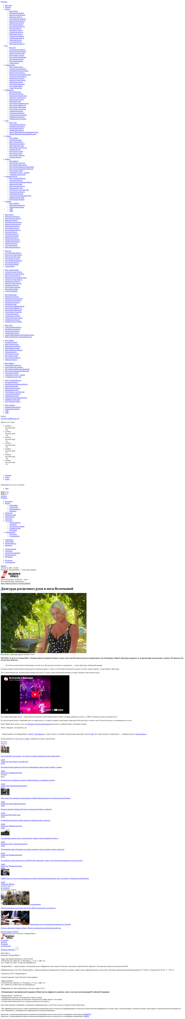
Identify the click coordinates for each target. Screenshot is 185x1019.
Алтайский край (15, 140)
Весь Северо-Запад (16, 67)
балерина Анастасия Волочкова (38, 724)
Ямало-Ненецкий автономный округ (22, 134)
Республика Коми (15, 86)
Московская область (16, 13)
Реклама (8, 475)
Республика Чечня (16, 171)
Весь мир (8, 5)
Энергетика (13, 507)
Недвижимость (14, 509)
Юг (6, 46)
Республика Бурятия (16, 199)
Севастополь (14, 63)
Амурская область (16, 180)
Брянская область (15, 17)
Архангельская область (17, 69)
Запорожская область (17, 205)
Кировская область (16, 94)
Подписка (13, 534)
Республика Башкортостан (19, 103)
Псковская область (16, 82)
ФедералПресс (141, 734)
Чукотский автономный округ (20, 196)
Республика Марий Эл (17, 105)
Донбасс (8, 201)
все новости (5, 888)
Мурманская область (17, 78)
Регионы (4, 2)
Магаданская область (17, 186)
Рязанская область (15, 34)
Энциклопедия (14, 522)
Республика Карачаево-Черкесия (21, 169)
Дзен (92, 734)
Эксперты (8, 521)
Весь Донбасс (14, 203)
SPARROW (87, 1014)
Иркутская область (16, 142)
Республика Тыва (15, 153)
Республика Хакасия (17, 155)
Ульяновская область (17, 117)
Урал (7, 121)
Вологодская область (17, 73)
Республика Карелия (17, 84)
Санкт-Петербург (15, 88)
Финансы (12, 511)
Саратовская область (17, 113)
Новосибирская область (18, 148)
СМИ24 (86, 1016)
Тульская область (15, 42)
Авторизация (5, 946)
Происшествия (10, 515)
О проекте (4, 940)
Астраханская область (17, 50)
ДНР (11, 211)
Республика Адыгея (16, 55)
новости (4, 496)
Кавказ (7, 159)
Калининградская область (18, 71)
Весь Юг (12, 48)
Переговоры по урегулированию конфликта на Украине (50, 924)
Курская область (15, 28)
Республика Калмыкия (17, 57)
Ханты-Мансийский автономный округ (24, 132)
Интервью (13, 530)
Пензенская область (16, 99)
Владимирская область (17, 19)
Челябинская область (17, 126)
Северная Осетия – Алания (19, 172)
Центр (7, 9)
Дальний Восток (11, 176)
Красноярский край (16, 146)
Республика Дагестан (17, 163)
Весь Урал (13, 123)
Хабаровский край (16, 194)
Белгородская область (17, 15)
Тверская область (15, 40)
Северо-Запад (10, 65)
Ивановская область (16, 23)
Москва (8, 7)
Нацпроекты (9, 517)
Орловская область (16, 32)
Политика (8, 501)
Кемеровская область (17, 144)
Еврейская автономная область (20, 182)
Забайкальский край (16, 197)
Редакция (4, 944)
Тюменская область (16, 130)
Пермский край (15, 101)
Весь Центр (13, 11)
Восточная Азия (14, 815)
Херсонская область (16, 207)
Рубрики (4, 498)
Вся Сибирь (13, 138)
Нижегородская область (18, 96)
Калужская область (16, 25)
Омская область (15, 149)
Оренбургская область (17, 98)
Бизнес (7, 503)
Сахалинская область (17, 192)
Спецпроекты (10, 532)
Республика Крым (16, 61)
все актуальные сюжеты (9, 932)
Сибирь (8, 136)
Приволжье (9, 90)
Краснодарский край (17, 53)
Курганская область (16, 128)
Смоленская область (16, 36)
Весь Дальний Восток (17, 178)
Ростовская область (16, 59)
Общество (9, 513)
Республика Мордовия (17, 107)
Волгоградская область (17, 51)
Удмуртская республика (18, 115)
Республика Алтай (16, 151)
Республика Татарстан (17, 109)
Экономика (13, 505)
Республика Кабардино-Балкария (21, 167)
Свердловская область (17, 124)
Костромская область (17, 26)
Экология (8, 519)
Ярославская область (17, 44)
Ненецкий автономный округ (20, 74)
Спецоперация (35, 904)
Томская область (15, 157)
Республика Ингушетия (18, 165)
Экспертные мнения (16, 526)
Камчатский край (15, 184)
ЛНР (11, 209)
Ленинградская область (18, 76)
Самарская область (16, 111)
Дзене (27, 739)
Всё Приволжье (15, 92)
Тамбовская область (16, 38)
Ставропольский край (17, 174)
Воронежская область (17, 21)
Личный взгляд (15, 528)
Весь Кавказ (13, 161)
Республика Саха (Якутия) (19, 190)
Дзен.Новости (39, 734)
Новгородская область (17, 80)
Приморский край (16, 188)
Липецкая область (16, 30)
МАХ (31, 734)
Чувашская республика (17, 119)
